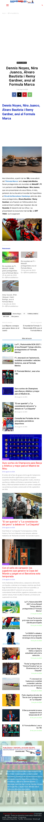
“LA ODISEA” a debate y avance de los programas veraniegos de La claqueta (32, 635)
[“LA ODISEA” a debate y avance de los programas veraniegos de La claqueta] (11, 638)
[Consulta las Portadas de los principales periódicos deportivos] (8, 424)
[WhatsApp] (30, 94)
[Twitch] (33, 794)
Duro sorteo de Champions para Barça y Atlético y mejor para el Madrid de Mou (22, 466)
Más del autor (27, 338)
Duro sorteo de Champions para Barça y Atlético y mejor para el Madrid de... (27, 391)
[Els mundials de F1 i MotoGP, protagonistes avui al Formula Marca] (29, 255)
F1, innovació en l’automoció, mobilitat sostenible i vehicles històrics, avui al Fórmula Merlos (32, 683)
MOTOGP (6, 316)
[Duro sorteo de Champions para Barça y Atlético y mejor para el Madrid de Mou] (8, 391)
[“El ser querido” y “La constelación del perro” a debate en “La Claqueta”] (8, 410)
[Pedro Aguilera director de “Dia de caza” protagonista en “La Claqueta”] (11, 700)
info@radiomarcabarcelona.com (22, 763)
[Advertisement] (22, 38)
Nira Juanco (15, 316)
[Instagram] (17, 794)
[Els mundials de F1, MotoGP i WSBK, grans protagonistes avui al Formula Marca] (10, 257)
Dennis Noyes (17, 314)
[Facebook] (14, 94)
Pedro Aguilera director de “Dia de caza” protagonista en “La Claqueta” (32, 697)
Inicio (4, 13)
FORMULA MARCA (33, 314)
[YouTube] (26, 803)
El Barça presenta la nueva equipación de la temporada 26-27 (32, 712)
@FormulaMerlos (13, 13)
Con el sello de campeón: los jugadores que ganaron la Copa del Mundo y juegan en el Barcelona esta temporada (21, 572)
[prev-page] (3, 382)
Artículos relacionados (11, 338)
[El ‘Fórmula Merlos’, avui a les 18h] (8, 377)
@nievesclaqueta (8, 518)
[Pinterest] (24, 94)
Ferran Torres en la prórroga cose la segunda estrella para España (32, 620)
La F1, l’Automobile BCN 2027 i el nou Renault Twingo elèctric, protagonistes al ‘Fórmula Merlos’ (32, 606)
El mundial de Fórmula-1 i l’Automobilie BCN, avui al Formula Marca (32, 328)
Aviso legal (7, 814)
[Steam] (25, 794)
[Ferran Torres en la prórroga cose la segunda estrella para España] (11, 623)
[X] (19, 94)
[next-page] (7, 382)
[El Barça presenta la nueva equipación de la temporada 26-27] (11, 715)
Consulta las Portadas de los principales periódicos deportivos (27, 421)
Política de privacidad (19, 814)
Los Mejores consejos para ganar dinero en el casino (10, 328)
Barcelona (6, 459)
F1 (24, 314)
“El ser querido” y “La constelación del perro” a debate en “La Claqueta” (25, 406)
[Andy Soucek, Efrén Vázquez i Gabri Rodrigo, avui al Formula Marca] (10, 285)
